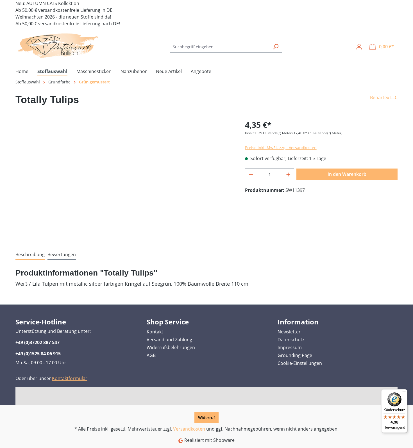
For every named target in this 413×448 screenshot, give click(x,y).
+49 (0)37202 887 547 (37, 342)
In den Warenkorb (347, 174)
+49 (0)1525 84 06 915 (38, 354)
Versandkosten (189, 429)
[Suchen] (275, 47)
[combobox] (219, 47)
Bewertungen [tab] (61, 254)
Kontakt (155, 332)
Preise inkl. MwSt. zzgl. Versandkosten (281, 147)
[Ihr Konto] (359, 46)
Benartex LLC (384, 97)
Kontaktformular (69, 378)
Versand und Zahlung (169, 339)
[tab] (30, 255)
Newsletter (289, 332)
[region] (124, 179)
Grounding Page (295, 355)
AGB (151, 355)
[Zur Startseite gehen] (57, 45)
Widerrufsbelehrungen (171, 347)
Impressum (290, 347)
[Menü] (404, 392)
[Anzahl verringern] (251, 174)
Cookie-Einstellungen (300, 363)
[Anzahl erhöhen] (288, 174)
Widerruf (206, 417)
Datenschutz (291, 339)
